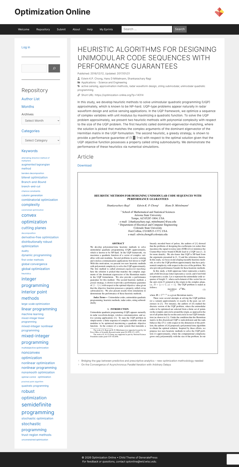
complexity (31, 204)
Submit (61, 29)
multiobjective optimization (35, 347)
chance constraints (31, 191)
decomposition (29, 233)
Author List (31, 99)
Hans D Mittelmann (115, 78)
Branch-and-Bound (34, 182)
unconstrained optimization (35, 439)
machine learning (32, 314)
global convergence (34, 264)
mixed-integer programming (36, 339)
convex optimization (34, 218)
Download (85, 165)
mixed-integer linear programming (33, 320)
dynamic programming (36, 255)
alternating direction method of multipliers (36, 159)
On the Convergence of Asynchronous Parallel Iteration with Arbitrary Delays (126, 364)
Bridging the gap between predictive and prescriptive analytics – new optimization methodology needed (142, 360)
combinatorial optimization (40, 199)
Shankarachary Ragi (139, 78)
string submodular (168, 86)
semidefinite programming (38, 408)
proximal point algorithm (32, 382)
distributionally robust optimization (37, 244)
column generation (32, 195)
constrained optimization (33, 210)
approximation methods (114, 86)
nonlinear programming (39, 368)
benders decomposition (33, 173)
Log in (26, 47)
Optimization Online (52, 11)
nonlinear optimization (38, 363)
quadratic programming (35, 385)
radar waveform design (143, 86)
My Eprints (106, 29)
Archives (28, 114)
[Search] (54, 68)
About (76, 29)
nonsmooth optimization (38, 372)
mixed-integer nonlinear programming (37, 328)
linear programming (39, 308)
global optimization (36, 269)
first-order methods (33, 259)
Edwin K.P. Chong (92, 78)
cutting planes (34, 228)
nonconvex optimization (32, 355)
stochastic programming (34, 426)
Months (28, 106)
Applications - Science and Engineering (104, 82)
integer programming (35, 282)
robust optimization (34, 394)
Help (90, 29)
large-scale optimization (36, 303)
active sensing (89, 86)
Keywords (30, 151)
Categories (31, 131)
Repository (43, 29)
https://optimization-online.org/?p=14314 (119, 94)
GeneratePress (148, 457)
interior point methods (34, 295)
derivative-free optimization (40, 237)
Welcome (23, 29)
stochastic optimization (37, 418)
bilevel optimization (35, 177)
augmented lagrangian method (36, 166)
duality (25, 250)
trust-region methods (36, 435)
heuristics (26, 273)
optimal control (29, 377)
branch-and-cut (31, 186)
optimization (44, 376)
